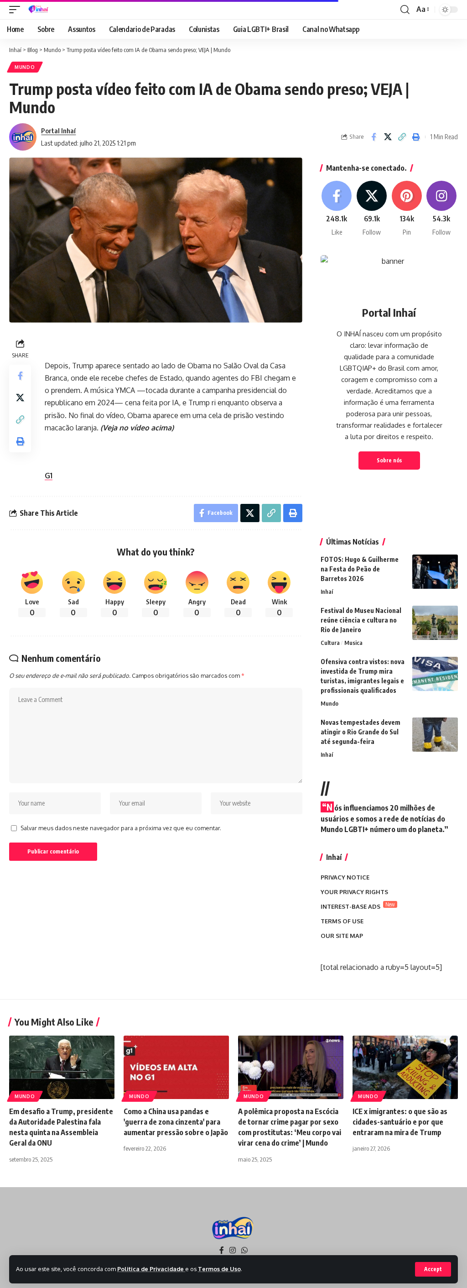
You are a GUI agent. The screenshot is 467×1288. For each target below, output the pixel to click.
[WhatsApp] (244, 1250)
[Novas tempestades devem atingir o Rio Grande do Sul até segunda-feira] (435, 734)
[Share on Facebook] (373, 137)
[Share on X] (387, 137)
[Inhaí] (39, 9)
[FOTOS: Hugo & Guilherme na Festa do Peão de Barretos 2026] (435, 572)
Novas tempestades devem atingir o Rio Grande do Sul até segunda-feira (360, 731)
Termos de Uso (219, 1268)
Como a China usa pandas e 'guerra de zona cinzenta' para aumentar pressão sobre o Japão (176, 1122)
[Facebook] (337, 209)
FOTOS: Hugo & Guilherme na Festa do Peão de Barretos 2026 (360, 568)
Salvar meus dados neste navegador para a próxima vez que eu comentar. (121, 828)
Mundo (25, 67)
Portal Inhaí (58, 130)
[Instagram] (441, 209)
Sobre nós (389, 460)
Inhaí (327, 591)
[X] (371, 209)
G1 (48, 475)
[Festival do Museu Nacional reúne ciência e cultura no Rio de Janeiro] (435, 623)
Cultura (330, 642)
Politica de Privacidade (151, 1268)
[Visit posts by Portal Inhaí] (22, 137)
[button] (433, 1269)
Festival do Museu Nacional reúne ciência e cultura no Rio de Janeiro (361, 620)
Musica (353, 642)
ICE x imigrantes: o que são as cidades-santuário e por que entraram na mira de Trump (400, 1122)
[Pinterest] (406, 209)
